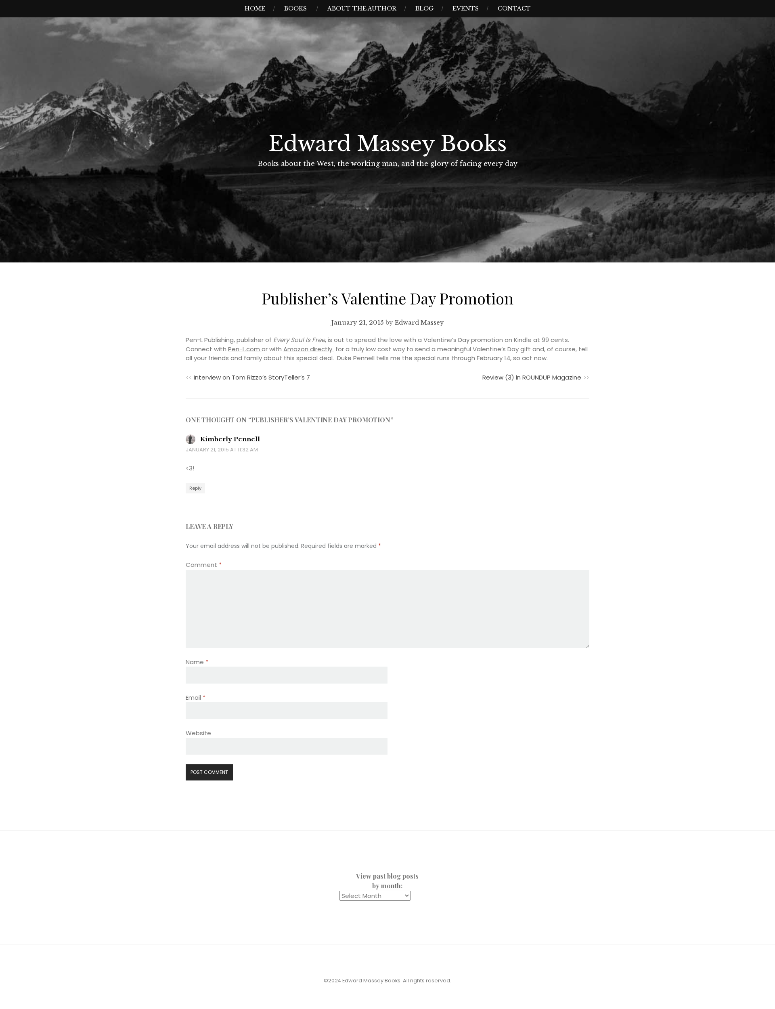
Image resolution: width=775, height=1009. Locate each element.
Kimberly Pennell (230, 439)
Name (197, 662)
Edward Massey (419, 322)
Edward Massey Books (387, 144)
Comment (204, 564)
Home (255, 8)
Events (465, 8)
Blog (424, 8)
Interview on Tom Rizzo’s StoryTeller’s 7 (252, 377)
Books (295, 8)
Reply (195, 488)
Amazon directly (308, 349)
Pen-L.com (245, 349)
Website (198, 733)
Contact (514, 8)
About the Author (361, 8)
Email (195, 697)
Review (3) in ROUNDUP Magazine (531, 377)
